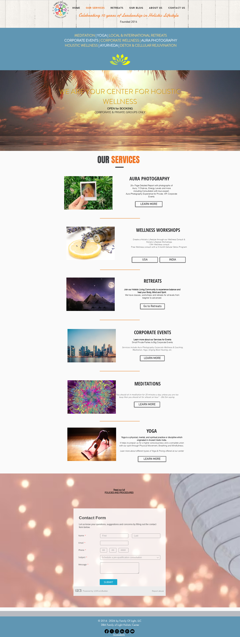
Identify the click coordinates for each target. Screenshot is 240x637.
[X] (112, 631)
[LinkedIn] (122, 631)
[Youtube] (132, 631)
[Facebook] (107, 631)
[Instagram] (117, 631)
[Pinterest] (127, 631)
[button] (119, 634)
